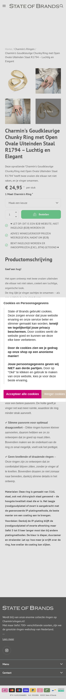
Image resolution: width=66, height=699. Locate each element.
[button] (22, 394)
